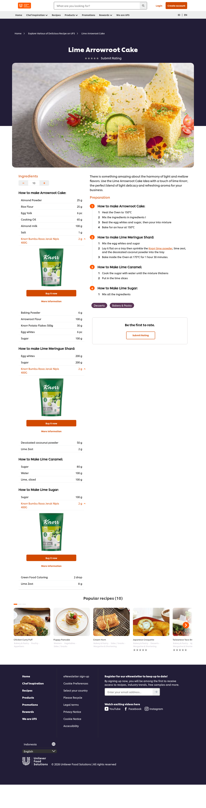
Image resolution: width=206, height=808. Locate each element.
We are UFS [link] (122, 14)
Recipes (27, 690)
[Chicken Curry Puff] (32, 622)
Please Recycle (72, 697)
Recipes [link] (56, 14)
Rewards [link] (104, 14)
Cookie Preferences (75, 683)
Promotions (30, 704)
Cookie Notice (72, 719)
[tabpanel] (32, 628)
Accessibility (71, 726)
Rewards (28, 711)
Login (159, 5)
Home (26, 676)
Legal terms (71, 704)
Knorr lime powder (160, 248)
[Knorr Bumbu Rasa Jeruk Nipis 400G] (51, 267)
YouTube (115, 709)
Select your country (75, 690)
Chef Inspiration (33, 683)
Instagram (156, 709)
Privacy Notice (72, 711)
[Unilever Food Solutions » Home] (24, 5)
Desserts (99, 305)
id (179, 14)
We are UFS (29, 719)
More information (51, 301)
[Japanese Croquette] (151, 622)
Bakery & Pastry (122, 305)
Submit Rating (140, 335)
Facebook (135, 709)
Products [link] (70, 14)
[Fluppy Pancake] (71, 622)
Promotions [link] (88, 14)
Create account (176, 5)
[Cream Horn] (111, 622)
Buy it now (51, 293)
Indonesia (30, 744)
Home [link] (18, 14)
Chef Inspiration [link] (35, 14)
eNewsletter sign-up (76, 676)
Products (28, 697)
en (185, 14)
